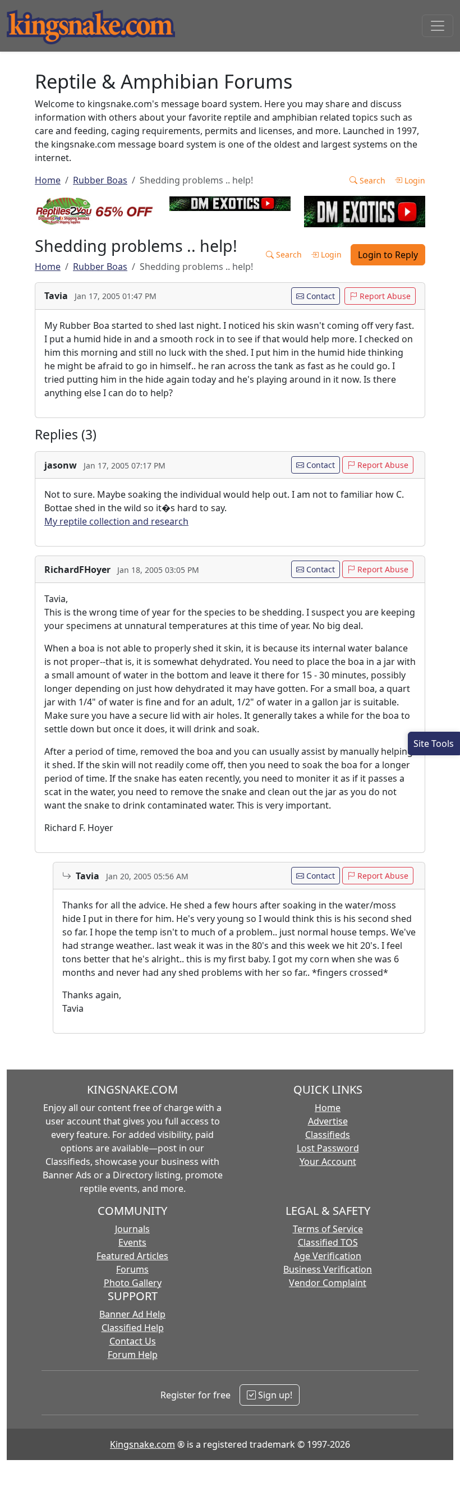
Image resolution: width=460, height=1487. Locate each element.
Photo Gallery (133, 1283)
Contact (319, 296)
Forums (132, 1269)
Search (371, 180)
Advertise (328, 1121)
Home (48, 180)
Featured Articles (132, 1256)
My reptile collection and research (116, 521)
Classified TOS (328, 1242)
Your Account (328, 1161)
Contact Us (132, 1341)
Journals (132, 1229)
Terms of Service (328, 1229)
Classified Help (133, 1327)
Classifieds (327, 1134)
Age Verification (327, 1256)
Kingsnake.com (142, 1444)
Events (132, 1242)
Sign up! (274, 1395)
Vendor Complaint (327, 1283)
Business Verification (327, 1269)
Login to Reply (388, 255)
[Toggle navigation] (437, 26)
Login (413, 180)
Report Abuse (384, 296)
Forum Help (133, 1354)
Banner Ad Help (132, 1314)
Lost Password (328, 1148)
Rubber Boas (100, 180)
